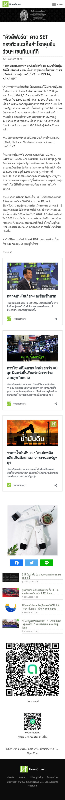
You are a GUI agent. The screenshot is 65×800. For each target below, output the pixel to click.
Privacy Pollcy (36, 777)
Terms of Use (52, 777)
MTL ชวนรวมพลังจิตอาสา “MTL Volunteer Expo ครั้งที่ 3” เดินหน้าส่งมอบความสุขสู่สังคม (41, 624)
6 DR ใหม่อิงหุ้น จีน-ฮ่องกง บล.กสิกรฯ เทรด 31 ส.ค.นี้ (41, 576)
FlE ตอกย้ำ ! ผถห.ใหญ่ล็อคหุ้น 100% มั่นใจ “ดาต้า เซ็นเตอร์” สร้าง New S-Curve (41, 607)
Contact (22, 777)
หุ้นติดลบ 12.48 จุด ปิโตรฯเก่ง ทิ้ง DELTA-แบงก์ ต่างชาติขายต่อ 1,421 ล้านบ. (40, 591)
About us (11, 777)
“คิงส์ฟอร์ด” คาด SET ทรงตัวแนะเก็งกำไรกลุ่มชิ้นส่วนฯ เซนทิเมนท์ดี (29, 44)
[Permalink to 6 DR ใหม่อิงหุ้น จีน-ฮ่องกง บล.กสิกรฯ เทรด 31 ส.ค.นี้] (10, 577)
